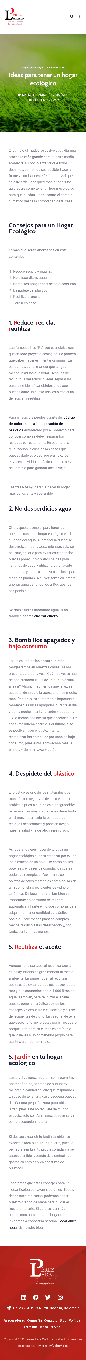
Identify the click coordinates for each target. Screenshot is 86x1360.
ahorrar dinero (46, 616)
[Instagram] (60, 1297)
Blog (63, 1320)
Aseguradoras (14, 1320)
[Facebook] (35, 1297)
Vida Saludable (55, 67)
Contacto (51, 1320)
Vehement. (60, 1345)
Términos (30, 1327)
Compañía (34, 1320)
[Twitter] (48, 1297)
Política (74, 1320)
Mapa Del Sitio (50, 1327)
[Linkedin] (23, 1297)
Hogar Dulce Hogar (33, 67)
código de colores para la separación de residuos (42, 423)
